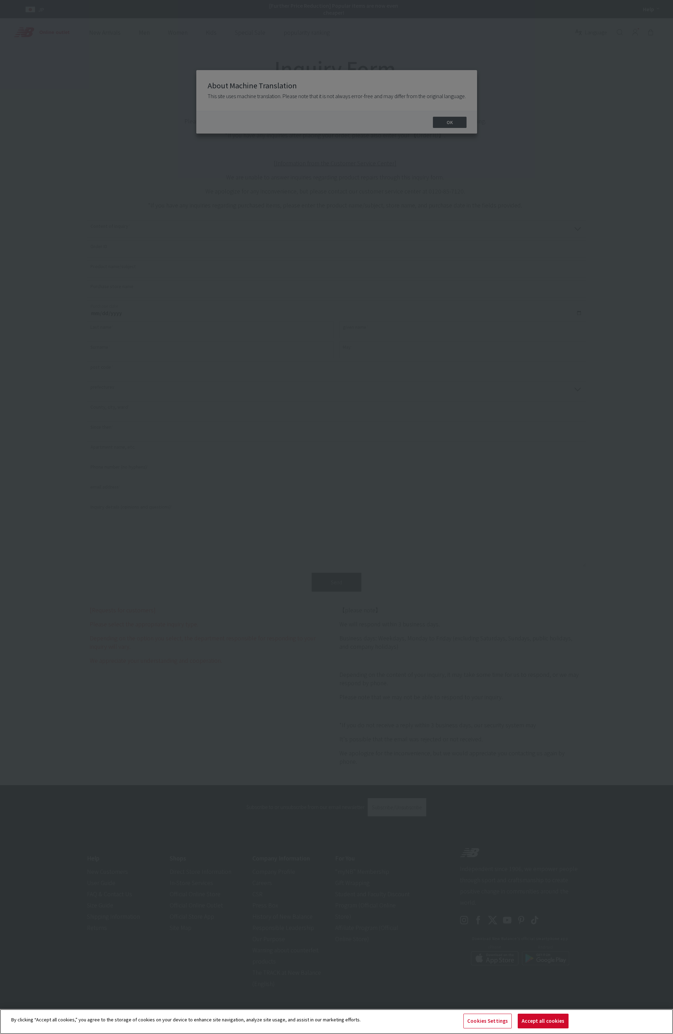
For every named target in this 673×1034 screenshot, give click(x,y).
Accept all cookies (543, 1021)
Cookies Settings (487, 1021)
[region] (336, 1021)
